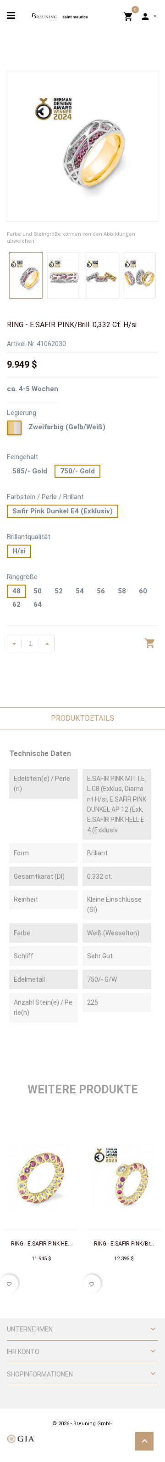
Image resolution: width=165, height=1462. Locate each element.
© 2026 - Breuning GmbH (82, 1424)
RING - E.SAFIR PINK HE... (41, 1243)
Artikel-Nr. (21, 343)
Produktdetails (82, 718)
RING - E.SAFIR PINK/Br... (124, 1243)
